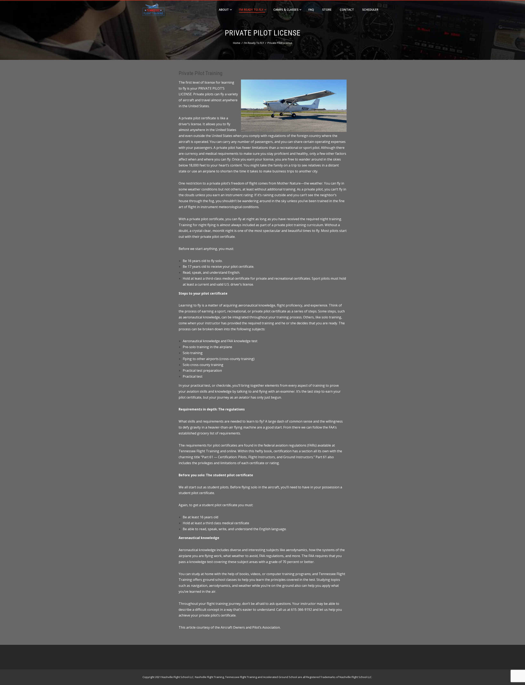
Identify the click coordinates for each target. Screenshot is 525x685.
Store (327, 9)
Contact (347, 9)
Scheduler (370, 9)
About (224, 9)
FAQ (311, 9)
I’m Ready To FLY (251, 9)
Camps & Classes (285, 9)
